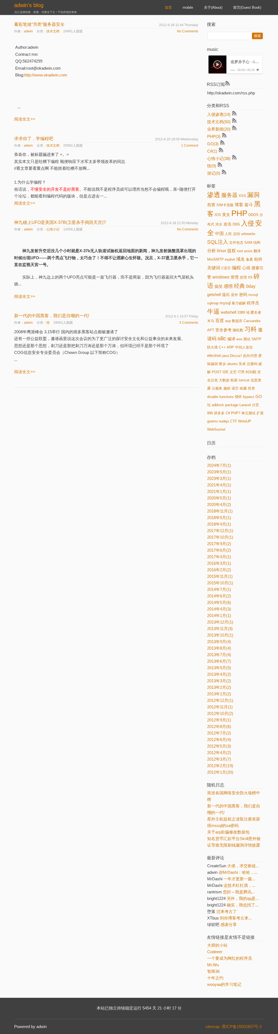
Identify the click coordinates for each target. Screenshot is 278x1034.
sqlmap (213, 303)
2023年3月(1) (219, 478)
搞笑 (218, 286)
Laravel (245, 405)
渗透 (213, 194)
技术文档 (52, 31)
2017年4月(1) (219, 556)
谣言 (235, 388)
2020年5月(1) (219, 498)
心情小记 (52, 229)
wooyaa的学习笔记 (224, 984)
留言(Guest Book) (247, 7)
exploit (230, 259)
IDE (226, 372)
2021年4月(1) (219, 485)
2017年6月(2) (219, 550)
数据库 (237, 321)
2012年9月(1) (219, 720)
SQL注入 (217, 242)
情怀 (238, 397)
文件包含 (236, 242)
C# (228, 413)
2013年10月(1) (220, 635)
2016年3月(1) (219, 563)
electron (214, 355)
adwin (28, 31)
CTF (233, 421)
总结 (236, 234)
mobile (188, 7)
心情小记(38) (218, 158)
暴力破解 (239, 303)
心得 (246, 268)
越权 (226, 388)
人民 (228, 234)
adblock (218, 405)
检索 (234, 380)
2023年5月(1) (219, 472)
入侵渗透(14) (218, 114)
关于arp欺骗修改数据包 (228, 832)
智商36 (213, 971)
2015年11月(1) (220, 576)
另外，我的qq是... (243, 898)
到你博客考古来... (236, 918)
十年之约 (215, 978)
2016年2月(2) (219, 569)
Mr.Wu (213, 964)
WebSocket (216, 429)
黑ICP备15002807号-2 (243, 1026)
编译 (231, 339)
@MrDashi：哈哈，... (238, 872)
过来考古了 (226, 911)
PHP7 (235, 413)
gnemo (212, 421)
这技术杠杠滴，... (239, 885)
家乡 (222, 364)
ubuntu (232, 364)
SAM (248, 242)
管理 (234, 277)
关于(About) (213, 7)
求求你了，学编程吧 (33, 138)
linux (221, 250)
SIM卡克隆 (224, 205)
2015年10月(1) (220, 583)
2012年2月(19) (220, 765)
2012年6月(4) (219, 739)
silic (221, 338)
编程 (236, 267)
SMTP (256, 339)
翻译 (257, 251)
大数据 (224, 380)
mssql (253, 295)
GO (258, 396)
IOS (218, 215)
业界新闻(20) (218, 129)
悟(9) (211, 165)
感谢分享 (228, 924)
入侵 (247, 223)
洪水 (218, 224)
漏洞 (253, 194)
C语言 (226, 268)
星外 (234, 295)
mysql (225, 303)
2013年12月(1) (220, 622)
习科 (250, 329)
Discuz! (236, 356)
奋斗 (248, 204)
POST (217, 372)
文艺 (233, 372)
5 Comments (188, 323)
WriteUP (244, 421)
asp (228, 321)
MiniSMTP (215, 259)
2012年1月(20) (220, 772)
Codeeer (214, 951)
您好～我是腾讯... (239, 892)
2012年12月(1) (220, 700)
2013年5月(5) (219, 667)
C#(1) (212, 151)
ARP (230, 347)
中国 (219, 233)
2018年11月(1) (220, 511)
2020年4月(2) (219, 504)
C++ (222, 347)
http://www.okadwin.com (45, 75)
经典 (239, 286)
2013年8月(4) (219, 648)
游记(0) (213, 173)
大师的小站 (217, 945)
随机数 (238, 330)
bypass (248, 397)
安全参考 (223, 330)
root (240, 251)
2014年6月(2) (219, 596)
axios (248, 251)
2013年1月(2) (219, 694)
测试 (246, 339)
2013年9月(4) (219, 641)
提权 (231, 250)
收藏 (243, 388)
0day (250, 286)
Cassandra (252, 321)
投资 (251, 388)
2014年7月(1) (219, 589)
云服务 (217, 388)
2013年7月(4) (219, 654)
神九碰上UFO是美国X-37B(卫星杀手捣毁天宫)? (60, 222)
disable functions (220, 397)
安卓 (242, 364)
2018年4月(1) (219, 524)
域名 (240, 259)
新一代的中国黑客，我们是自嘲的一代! (51, 315)
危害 (211, 205)
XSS (242, 196)
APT (210, 330)
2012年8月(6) (219, 726)
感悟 (228, 286)
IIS (250, 277)
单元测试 (248, 413)
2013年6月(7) (219, 661)
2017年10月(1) (220, 537)
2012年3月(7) (219, 759)
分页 (255, 405)
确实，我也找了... (242, 905)
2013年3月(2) (219, 680)
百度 (219, 320)
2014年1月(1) (219, 615)
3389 (241, 312)
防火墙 (212, 347)
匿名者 (256, 312)
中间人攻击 (244, 347)
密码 (243, 294)
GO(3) (213, 143)
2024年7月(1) (219, 465)
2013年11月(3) (220, 628)
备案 (249, 259)
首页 (168, 7)
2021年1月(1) (219, 491)
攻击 (227, 224)
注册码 (252, 364)
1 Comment (189, 145)
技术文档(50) (218, 121)
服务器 (229, 195)
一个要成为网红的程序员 (229, 958)
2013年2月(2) (219, 687)
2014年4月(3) (219, 609)
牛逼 (213, 311)
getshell (214, 294)
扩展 (260, 413)
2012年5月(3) (219, 746)
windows (220, 277)
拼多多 (219, 413)
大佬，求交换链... (243, 865)
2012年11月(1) (220, 707)
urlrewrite (248, 234)
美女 (226, 214)
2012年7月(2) (219, 733)
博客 (239, 204)
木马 (210, 321)
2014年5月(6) (219, 602)
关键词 (213, 268)
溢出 (226, 294)
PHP (239, 213)
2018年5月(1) (219, 517)
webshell (228, 312)
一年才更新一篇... (239, 878)
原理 (243, 277)
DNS (236, 224)
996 (210, 413)
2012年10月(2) (220, 713)
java (225, 356)
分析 (211, 250)
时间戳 (251, 372)
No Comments (187, 31)
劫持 (258, 259)
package (231, 405)
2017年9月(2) (219, 543)
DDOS (253, 215)
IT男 (241, 372)
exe (239, 339)
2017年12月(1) (220, 530)
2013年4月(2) (219, 674)
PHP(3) (213, 136)
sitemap (213, 1026)
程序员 (253, 303)
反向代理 (250, 356)
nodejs (224, 421)
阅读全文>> (24, 119)
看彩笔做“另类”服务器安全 (39, 24)
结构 (256, 242)
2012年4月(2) (219, 752)
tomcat (244, 380)
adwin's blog (28, 5)
